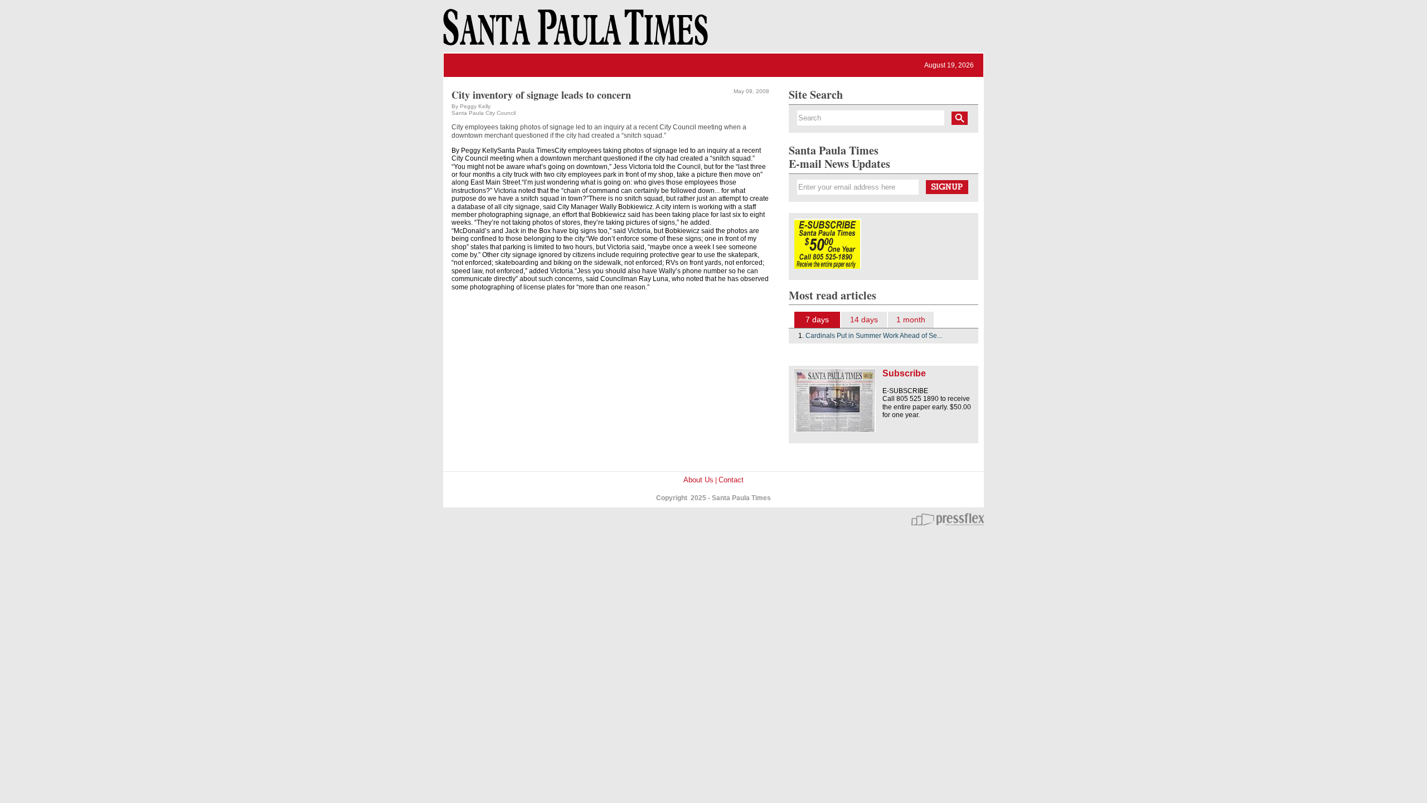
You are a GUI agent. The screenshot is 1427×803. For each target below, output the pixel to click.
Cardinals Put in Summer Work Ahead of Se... (873, 336)
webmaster (947, 519)
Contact (731, 480)
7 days (817, 319)
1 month (910, 319)
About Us (698, 480)
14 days (864, 319)
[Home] (573, 32)
